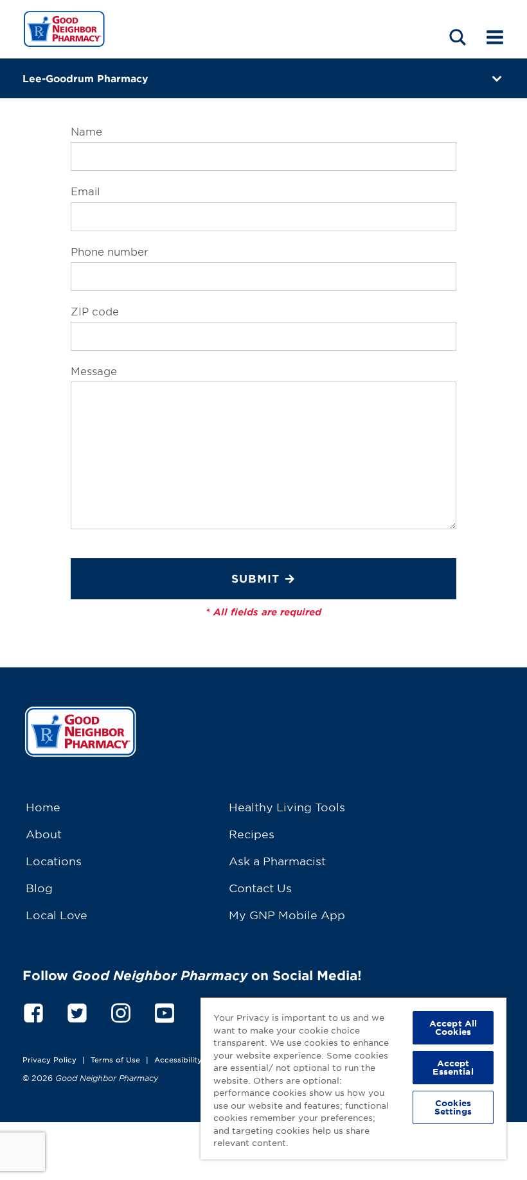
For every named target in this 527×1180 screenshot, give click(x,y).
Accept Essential (453, 1067)
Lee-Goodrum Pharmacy (85, 78)
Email (85, 190)
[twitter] (77, 1010)
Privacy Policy (49, 1059)
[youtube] (164, 1010)
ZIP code (95, 310)
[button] (457, 37)
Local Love (56, 914)
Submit (255, 578)
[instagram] (121, 1010)
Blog (39, 887)
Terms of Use (115, 1059)
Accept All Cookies (453, 1027)
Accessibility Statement (199, 1059)
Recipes (251, 833)
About (44, 833)
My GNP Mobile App (287, 914)
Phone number (109, 251)
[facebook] (33, 1010)
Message (94, 370)
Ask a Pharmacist (277, 860)
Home (43, 806)
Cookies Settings (453, 1107)
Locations (54, 860)
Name (86, 131)
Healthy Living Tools (287, 806)
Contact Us (260, 887)
